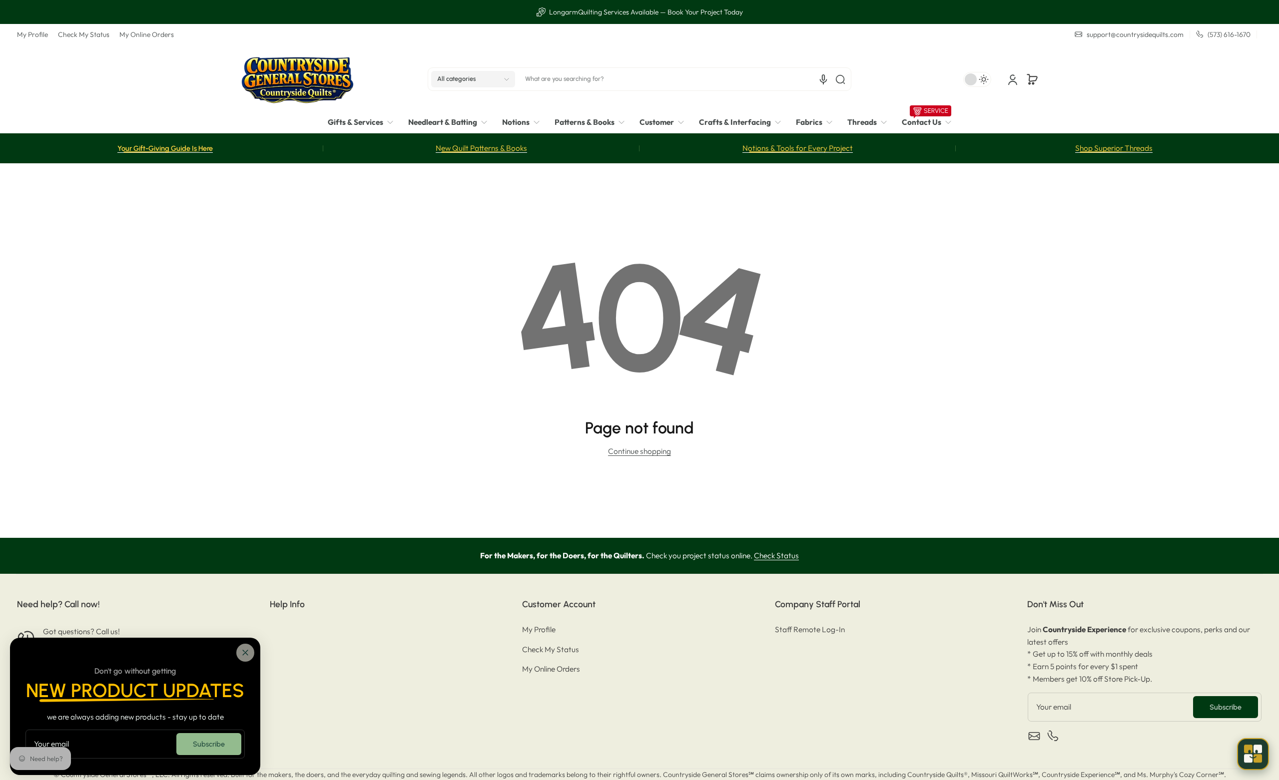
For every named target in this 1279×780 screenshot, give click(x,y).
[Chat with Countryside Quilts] (1253, 754)
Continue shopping (639, 451)
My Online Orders (146, 34)
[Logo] (297, 79)
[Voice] (823, 79)
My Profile (32, 34)
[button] (473, 79)
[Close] (245, 653)
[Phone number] (1053, 736)
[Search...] (840, 79)
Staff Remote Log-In (810, 629)
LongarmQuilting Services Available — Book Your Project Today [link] (645, 11)
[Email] (1034, 736)
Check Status (776, 555)
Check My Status (83, 34)
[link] (364, 122)
